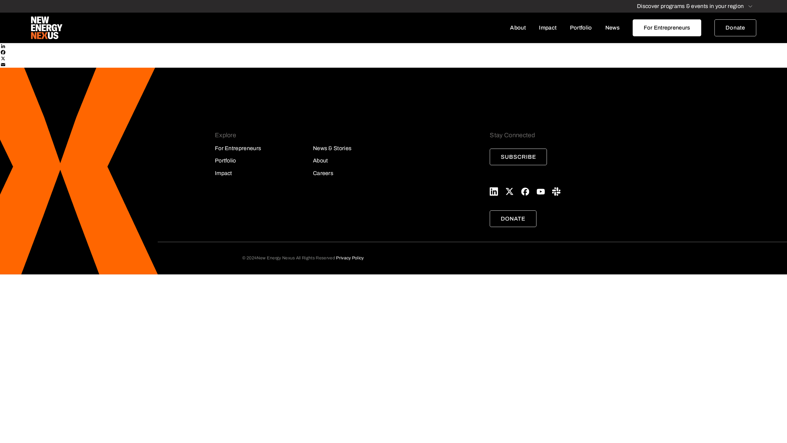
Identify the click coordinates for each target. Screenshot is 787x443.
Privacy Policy (350, 258)
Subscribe (518, 157)
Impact (547, 28)
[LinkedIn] (393, 46)
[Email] (393, 65)
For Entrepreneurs (667, 28)
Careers (323, 173)
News (612, 28)
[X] (393, 58)
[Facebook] (393, 52)
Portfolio (581, 28)
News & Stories (332, 148)
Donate (735, 28)
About (518, 28)
